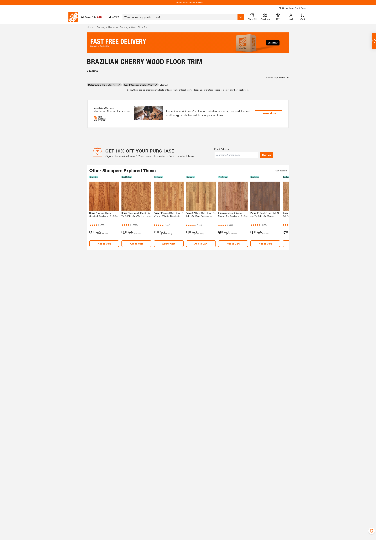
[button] (277, 77)
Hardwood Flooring (118, 27)
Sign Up (266, 154)
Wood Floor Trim (139, 27)
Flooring (100, 27)
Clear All (164, 85)
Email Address (221, 149)
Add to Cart (104, 243)
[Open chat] (374, 41)
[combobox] (180, 17)
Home (90, 27)
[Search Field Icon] (240, 17)
